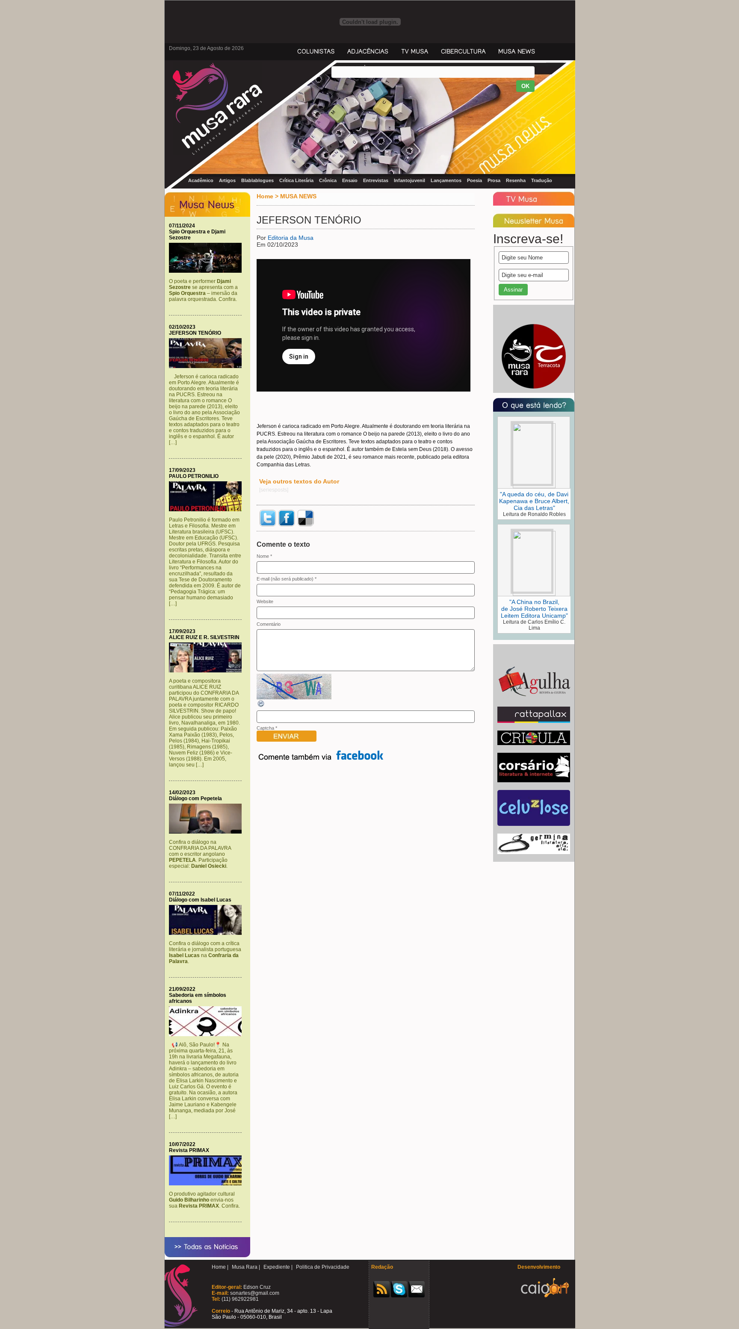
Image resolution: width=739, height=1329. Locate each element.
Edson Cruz (256, 1287)
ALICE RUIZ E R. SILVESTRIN (204, 637)
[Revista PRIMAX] (207, 1184)
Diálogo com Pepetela (195, 799)
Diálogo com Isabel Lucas (200, 900)
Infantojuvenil (409, 180)
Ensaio (350, 180)
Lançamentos (446, 180)
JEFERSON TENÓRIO (195, 333)
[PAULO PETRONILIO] (207, 510)
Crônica (328, 180)
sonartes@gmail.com (254, 1293)
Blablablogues (257, 180)
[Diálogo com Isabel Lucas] (207, 933)
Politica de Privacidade (322, 1267)
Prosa (494, 180)
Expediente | (278, 1267)
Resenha (516, 180)
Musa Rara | (246, 1267)
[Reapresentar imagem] (261, 706)
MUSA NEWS (298, 196)
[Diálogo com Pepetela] (207, 832)
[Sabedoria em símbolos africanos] (207, 1034)
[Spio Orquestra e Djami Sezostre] (207, 271)
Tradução (541, 180)
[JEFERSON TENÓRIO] (207, 366)
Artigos (227, 180)
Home (265, 196)
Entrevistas (375, 180)
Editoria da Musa (290, 237)
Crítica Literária (296, 180)
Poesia (474, 180)
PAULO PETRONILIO (194, 476)
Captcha (265, 728)
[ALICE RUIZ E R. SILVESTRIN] (207, 671)
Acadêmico (200, 180)
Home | (220, 1267)
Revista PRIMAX (189, 1150)
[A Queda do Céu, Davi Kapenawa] (534, 486)
